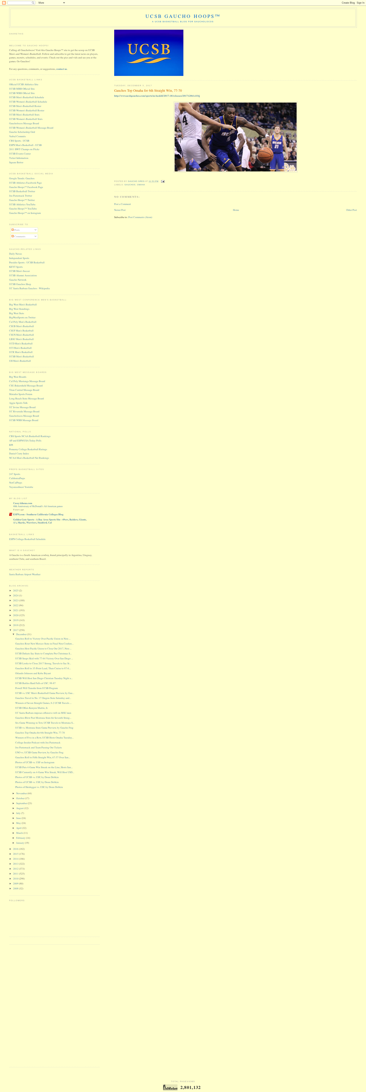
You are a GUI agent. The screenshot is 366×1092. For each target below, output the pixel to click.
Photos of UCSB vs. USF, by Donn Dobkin (37, 777)
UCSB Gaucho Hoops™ (183, 16)
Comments (19, 236)
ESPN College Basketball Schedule (27, 539)
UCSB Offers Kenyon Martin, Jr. (31, 708)
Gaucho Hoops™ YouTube (23, 208)
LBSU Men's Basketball (21, 339)
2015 (16, 853)
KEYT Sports (16, 266)
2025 (16, 590)
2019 (16, 620)
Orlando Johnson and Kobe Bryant (33, 673)
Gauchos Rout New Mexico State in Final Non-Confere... (44, 643)
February (21, 838)
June (19, 818)
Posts (17, 230)
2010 (16, 878)
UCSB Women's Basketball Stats (26, 119)
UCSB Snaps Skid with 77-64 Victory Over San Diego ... (44, 658)
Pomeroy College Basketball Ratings (28, 449)
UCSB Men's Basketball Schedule (26, 97)
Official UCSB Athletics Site (23, 84)
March (19, 833)
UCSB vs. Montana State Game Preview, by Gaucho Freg (44, 727)
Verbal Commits (17, 136)
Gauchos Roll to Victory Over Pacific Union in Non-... (43, 638)
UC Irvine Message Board (22, 407)
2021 (16, 610)
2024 (16, 595)
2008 (16, 888)
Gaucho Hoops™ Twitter (22, 200)
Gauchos (130, 185)
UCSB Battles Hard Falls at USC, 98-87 (35, 683)
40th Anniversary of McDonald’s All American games (38, 506)
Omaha (141, 185)
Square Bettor (16, 162)
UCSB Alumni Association (23, 275)
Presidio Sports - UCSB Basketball (27, 262)
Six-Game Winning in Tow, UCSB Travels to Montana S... (44, 722)
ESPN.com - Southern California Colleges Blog (38, 514)
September (22, 803)
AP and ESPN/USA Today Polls (25, 440)
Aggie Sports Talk (18, 403)
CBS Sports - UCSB (19, 140)
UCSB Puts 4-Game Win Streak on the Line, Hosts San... (44, 767)
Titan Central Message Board (24, 390)
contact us (61, 69)
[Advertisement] (24, 1005)
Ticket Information (18, 158)
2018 (16, 625)
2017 (16, 630)
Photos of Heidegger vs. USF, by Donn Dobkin (39, 787)
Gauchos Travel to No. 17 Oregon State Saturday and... (43, 698)
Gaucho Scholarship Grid (22, 132)
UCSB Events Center (20, 153)
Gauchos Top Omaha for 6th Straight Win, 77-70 (40, 732)
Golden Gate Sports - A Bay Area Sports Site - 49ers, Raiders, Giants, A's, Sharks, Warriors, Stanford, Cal (50, 521)
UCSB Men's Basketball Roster (25, 106)
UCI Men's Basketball (20, 348)
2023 (16, 600)
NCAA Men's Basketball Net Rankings (29, 458)
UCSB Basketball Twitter (22, 191)
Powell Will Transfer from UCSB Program (36, 688)
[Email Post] (162, 181)
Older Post (351, 210)
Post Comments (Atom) (140, 217)
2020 (16, 615)
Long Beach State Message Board (26, 398)
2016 (16, 849)
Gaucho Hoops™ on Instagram (25, 213)
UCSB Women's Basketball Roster (26, 110)
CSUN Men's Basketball (21, 334)
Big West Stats (16, 313)
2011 (16, 873)
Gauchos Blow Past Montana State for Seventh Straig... (43, 717)
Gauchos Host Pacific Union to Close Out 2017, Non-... (43, 648)
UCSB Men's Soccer (19, 271)
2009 (16, 883)
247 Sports (14, 474)
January (20, 842)
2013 (16, 863)
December (21, 634)
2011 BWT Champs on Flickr (24, 149)
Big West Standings (19, 309)
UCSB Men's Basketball (21, 356)
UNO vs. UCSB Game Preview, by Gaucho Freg (39, 752)
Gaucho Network (17, 279)
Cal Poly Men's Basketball (22, 321)
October (20, 798)
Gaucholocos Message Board (24, 123)
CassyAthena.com (22, 503)
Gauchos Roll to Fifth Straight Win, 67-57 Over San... (42, 757)
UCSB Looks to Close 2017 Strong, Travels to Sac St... (43, 663)
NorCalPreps (15, 482)
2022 (16, 605)
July (18, 813)
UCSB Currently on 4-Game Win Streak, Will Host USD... (44, 772)
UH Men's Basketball (20, 360)
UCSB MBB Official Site (22, 88)
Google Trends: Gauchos (22, 178)
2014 (16, 858)
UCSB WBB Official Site (22, 93)
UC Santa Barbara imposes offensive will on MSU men (43, 712)
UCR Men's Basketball (21, 352)
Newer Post (120, 210)
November (21, 793)
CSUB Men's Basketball (21, 326)
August (20, 808)
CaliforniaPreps (17, 478)
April (19, 828)
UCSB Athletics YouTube (22, 204)
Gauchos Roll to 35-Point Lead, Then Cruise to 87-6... (43, 668)
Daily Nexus (15, 253)
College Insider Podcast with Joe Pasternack (37, 742)
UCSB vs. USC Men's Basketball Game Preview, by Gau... (44, 693)
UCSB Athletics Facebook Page (25, 182)
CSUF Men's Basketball (21, 330)
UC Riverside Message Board (24, 411)
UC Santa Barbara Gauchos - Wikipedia (29, 288)
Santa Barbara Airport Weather (24, 574)
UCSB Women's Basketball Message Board (31, 127)
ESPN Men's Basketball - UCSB (25, 145)
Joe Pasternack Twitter (20, 195)
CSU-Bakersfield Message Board (26, 385)
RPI (11, 445)
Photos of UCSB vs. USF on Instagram (34, 762)
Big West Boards (17, 376)
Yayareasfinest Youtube (21, 487)
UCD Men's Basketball (21, 343)
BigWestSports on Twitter (22, 317)
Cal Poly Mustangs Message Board (27, 381)
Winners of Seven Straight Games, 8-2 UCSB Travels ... (43, 703)
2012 (16, 868)
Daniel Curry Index (19, 453)
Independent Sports (19, 258)
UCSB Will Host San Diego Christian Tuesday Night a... (44, 678)
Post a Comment (122, 204)
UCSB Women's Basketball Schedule (28, 101)
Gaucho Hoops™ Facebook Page (26, 187)
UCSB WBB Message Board (23, 420)
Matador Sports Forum (20, 394)
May (19, 823)
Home (236, 210)
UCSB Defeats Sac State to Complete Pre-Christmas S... (43, 653)
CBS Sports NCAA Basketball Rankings (30, 436)
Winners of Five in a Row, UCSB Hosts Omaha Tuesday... (44, 737)
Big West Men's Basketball (23, 304)
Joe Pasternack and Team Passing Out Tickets (38, 747)
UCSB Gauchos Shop (20, 284)
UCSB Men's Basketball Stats (24, 114)
